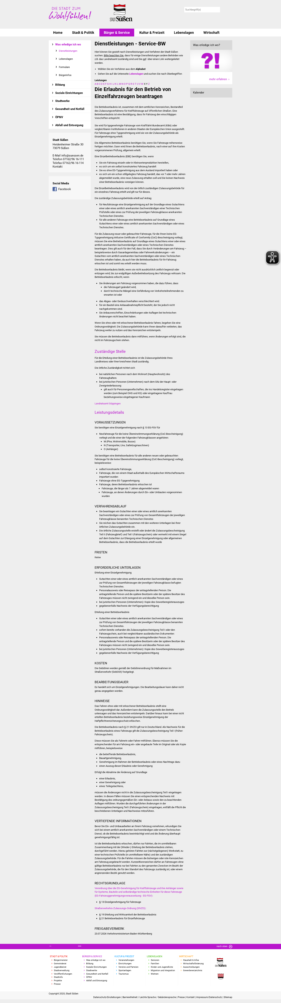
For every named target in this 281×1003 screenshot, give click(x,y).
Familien (155, 963)
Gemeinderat (60, 963)
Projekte (58, 980)
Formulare (64, 67)
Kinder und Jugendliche (162, 967)
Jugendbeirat (60, 967)
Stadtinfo (58, 977)
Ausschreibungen (191, 967)
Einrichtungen (125, 963)
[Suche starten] (226, 9)
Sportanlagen (125, 970)
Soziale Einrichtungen (69, 93)
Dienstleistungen (68, 50)
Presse (57, 984)
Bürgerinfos (65, 75)
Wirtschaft (211, 33)
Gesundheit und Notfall (69, 109)
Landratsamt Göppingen (108, 403)
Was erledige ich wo (68, 44)
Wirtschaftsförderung (193, 963)
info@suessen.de (72, 155)
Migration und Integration (163, 970)
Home (58, 33)
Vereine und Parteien (128, 967)
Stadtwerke (62, 101)
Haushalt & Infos (191, 960)
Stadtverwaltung (61, 970)
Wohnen (154, 974)
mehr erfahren (218, 79)
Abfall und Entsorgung (69, 125)
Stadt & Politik (83, 33)
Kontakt (58, 166)
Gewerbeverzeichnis (192, 970)
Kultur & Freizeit (151, 33)
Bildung (60, 84)
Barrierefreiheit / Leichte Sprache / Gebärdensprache (150, 997)
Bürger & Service (117, 33)
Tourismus (124, 974)
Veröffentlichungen (63, 974)
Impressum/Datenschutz (209, 997)
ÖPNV (59, 117)
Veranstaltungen (126, 960)
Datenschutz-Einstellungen (107, 997)
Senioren (155, 960)
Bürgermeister (61, 960)
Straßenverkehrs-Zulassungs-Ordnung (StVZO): (120, 908)
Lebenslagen (184, 33)
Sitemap (228, 997)
